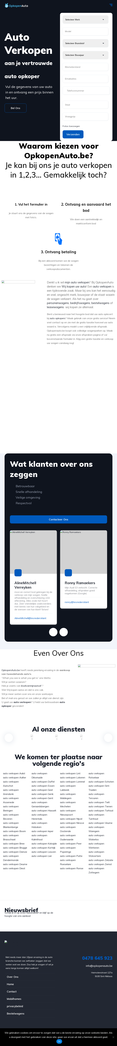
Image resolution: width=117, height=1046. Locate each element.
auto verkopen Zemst (100, 864)
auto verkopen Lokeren (72, 777)
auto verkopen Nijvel (71, 818)
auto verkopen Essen (43, 785)
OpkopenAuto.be (11, 670)
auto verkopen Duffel (43, 781)
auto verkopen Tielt (99, 802)
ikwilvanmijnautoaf (31, 685)
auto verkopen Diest (14, 868)
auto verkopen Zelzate (101, 860)
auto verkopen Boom (14, 831)
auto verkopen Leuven (44, 851)
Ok (59, 1041)
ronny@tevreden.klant (77, 602)
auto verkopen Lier (42, 855)
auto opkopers (57, 318)
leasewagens (55, 307)
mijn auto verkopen (76, 282)
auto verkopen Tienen (100, 806)
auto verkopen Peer (71, 843)
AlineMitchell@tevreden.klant (30, 618)
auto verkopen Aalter (14, 777)
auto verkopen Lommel (72, 781)
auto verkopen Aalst (14, 773)
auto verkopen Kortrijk (43, 847)
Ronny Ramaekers (80, 583)
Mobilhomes (14, 998)
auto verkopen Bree (14, 843)
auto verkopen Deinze (15, 851)
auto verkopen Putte (71, 855)
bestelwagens (100, 303)
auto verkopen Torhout (101, 810)
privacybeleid (15, 1006)
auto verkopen (102, 286)
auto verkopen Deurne (15, 864)
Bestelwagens (15, 1013)
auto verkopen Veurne (100, 822)
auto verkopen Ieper (42, 831)
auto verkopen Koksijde (44, 843)
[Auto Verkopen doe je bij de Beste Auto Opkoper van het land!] (19, 5)
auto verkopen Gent (42, 798)
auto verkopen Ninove (72, 822)
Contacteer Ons (58, 519)
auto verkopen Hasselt (44, 810)
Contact (11, 991)
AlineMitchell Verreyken (25, 585)
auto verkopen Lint (70, 773)
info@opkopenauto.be (99, 965)
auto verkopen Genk (42, 794)
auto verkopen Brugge (15, 847)
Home (10, 984)
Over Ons (12, 976)
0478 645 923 (97, 958)
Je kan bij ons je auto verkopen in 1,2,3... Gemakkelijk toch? (58, 170)
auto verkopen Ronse (71, 868)
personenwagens (58, 303)
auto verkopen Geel (42, 789)
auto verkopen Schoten (101, 781)
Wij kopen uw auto (74, 286)
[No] (113, 1037)
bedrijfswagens (80, 303)
